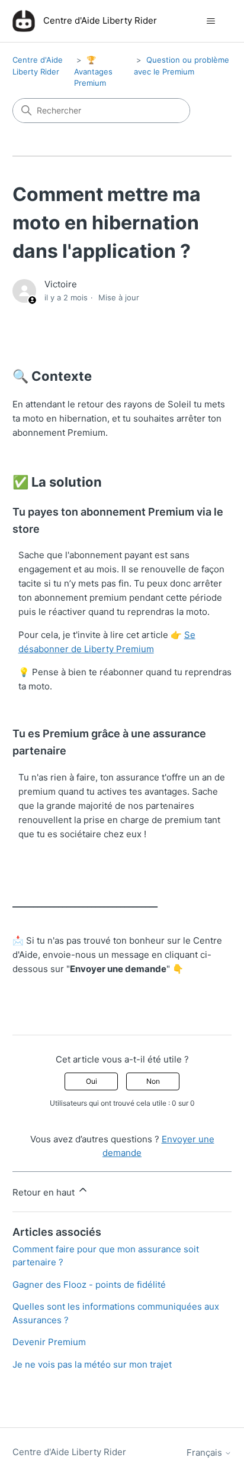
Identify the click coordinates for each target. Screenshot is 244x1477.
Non (153, 1081)
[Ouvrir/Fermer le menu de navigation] (211, 21)
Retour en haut (44, 1192)
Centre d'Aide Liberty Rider (69, 1451)
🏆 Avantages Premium (93, 71)
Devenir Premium (49, 1342)
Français (205, 1452)
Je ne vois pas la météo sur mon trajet (92, 1364)
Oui (91, 1081)
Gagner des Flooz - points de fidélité (89, 1284)
